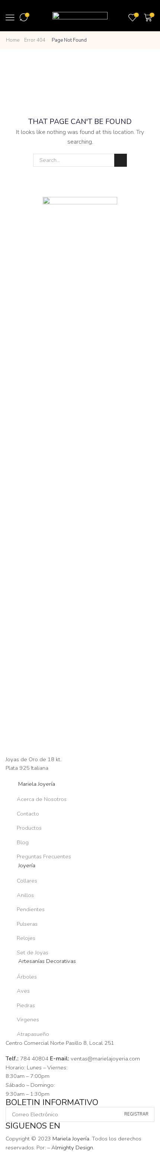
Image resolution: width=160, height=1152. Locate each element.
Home (12, 40)
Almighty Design (72, 1147)
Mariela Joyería (70, 1138)
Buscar (120, 160)
